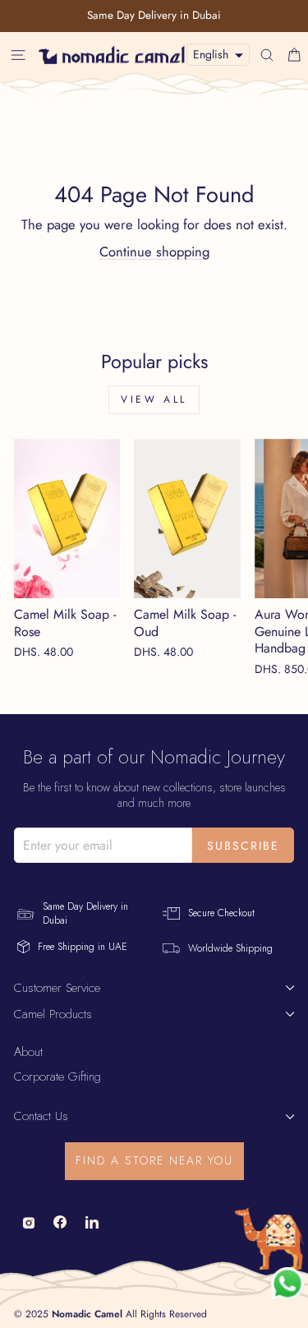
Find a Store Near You (154, 1160)
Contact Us (41, 1116)
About (28, 1052)
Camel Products (53, 1014)
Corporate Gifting (57, 1076)
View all (154, 399)
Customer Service (57, 988)
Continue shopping (154, 251)
